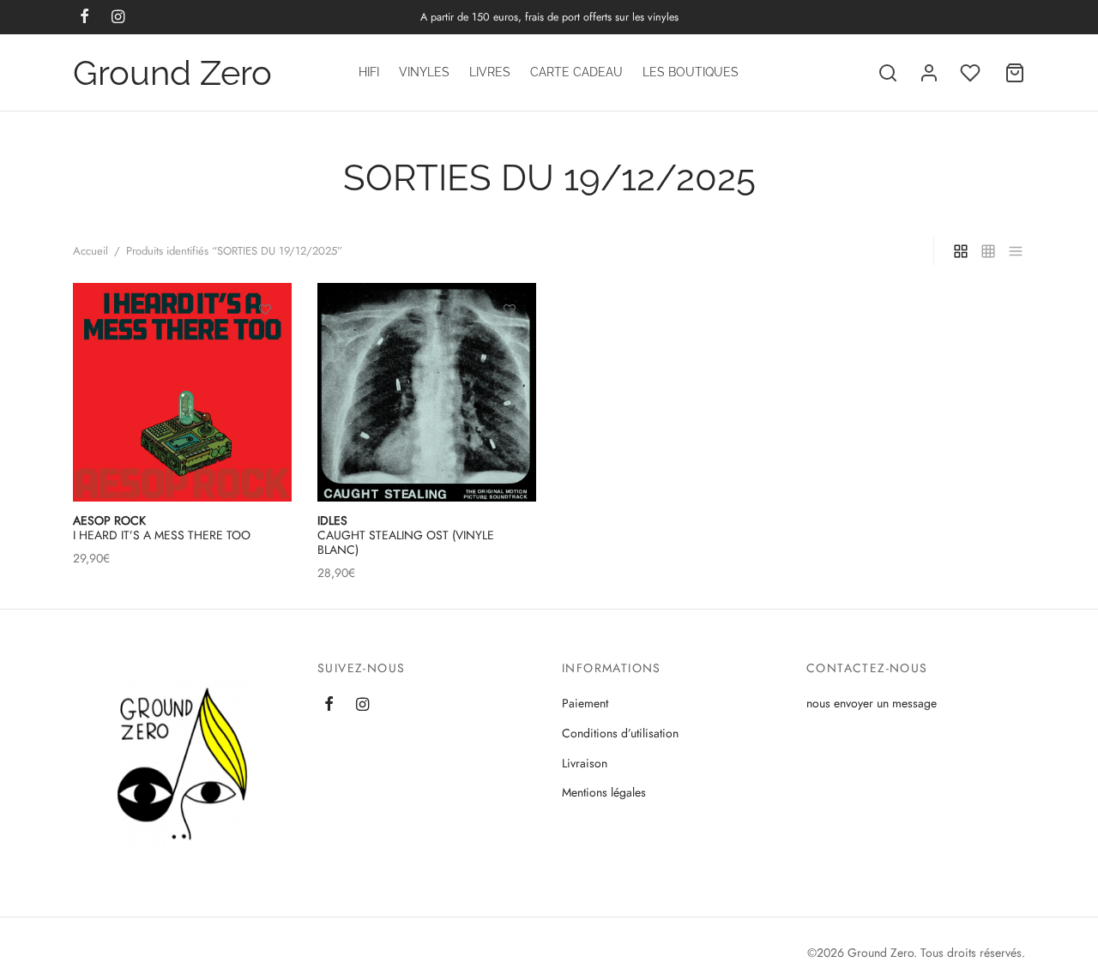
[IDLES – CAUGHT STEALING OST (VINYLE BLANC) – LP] (426, 392)
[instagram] (362, 706)
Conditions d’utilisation (620, 733)
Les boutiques (691, 72)
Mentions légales (604, 792)
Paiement (585, 703)
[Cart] (1014, 73)
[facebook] (329, 706)
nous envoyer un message (871, 703)
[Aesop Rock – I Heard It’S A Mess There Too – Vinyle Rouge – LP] (182, 392)
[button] (509, 348)
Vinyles (424, 72)
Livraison (584, 763)
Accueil (90, 251)
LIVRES (489, 72)
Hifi (369, 72)
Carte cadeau (576, 72)
